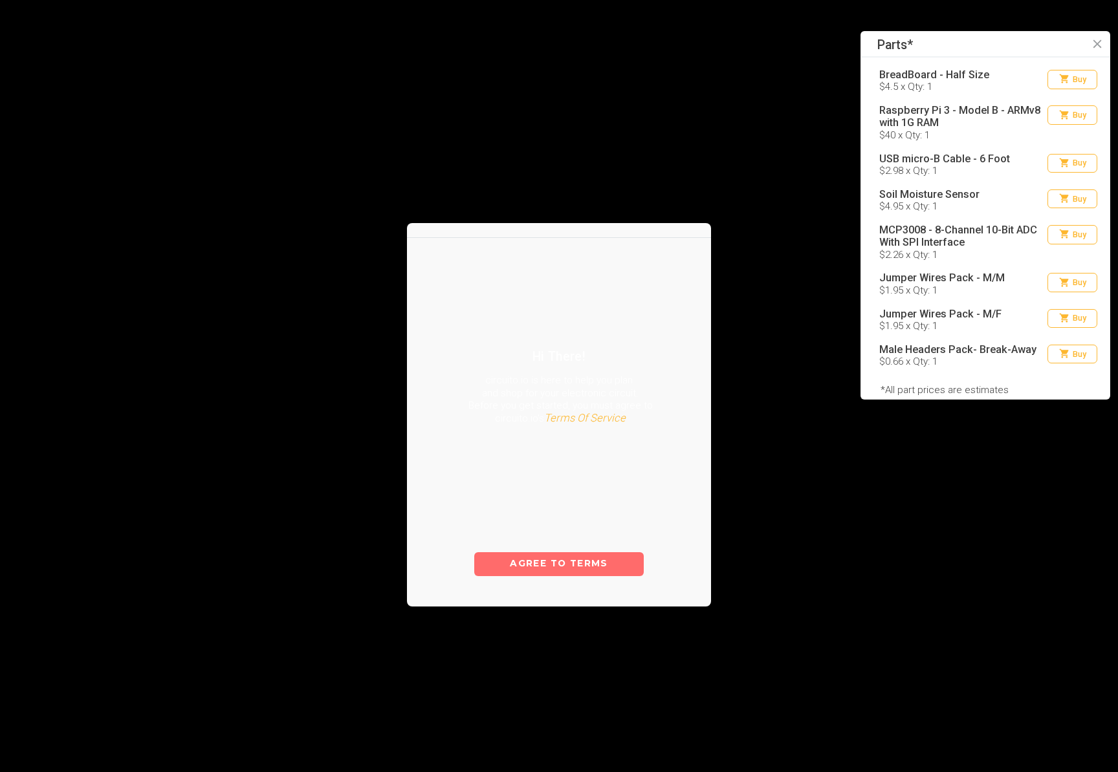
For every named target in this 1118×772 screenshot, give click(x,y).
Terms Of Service (585, 444)
